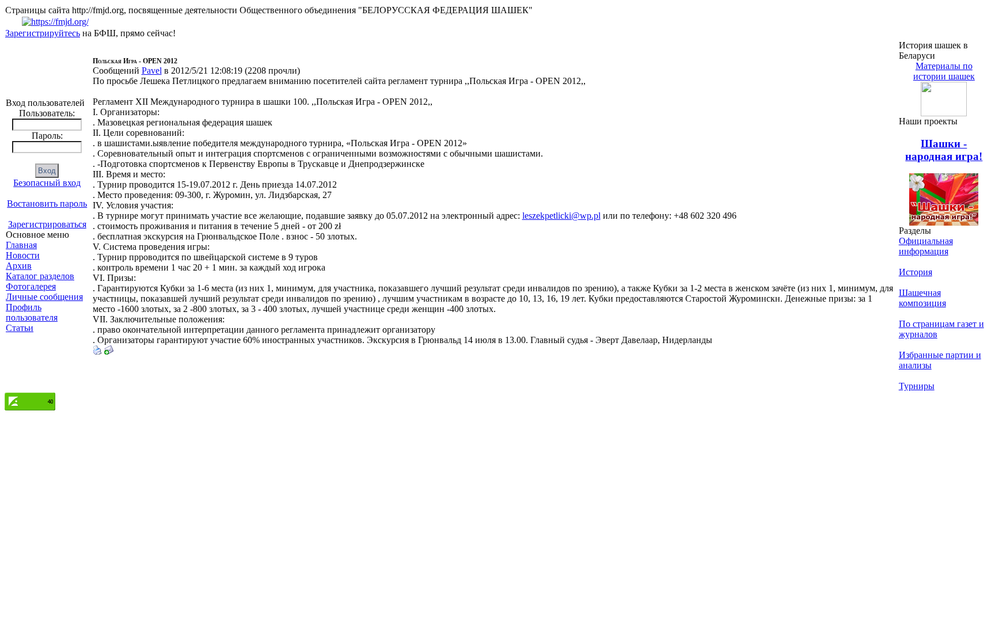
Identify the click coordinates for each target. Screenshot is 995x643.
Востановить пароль (47, 203)
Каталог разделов (40, 276)
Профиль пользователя (32, 312)
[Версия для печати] (97, 351)
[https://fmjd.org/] (55, 21)
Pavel (152, 70)
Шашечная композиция (922, 298)
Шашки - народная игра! (943, 150)
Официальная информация (926, 246)
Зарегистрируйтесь (42, 33)
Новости (23, 255)
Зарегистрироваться (47, 224)
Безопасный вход (47, 183)
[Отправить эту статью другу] (108, 351)
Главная (21, 245)
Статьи (19, 328)
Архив (19, 266)
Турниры (917, 386)
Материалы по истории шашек (944, 71)
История (915, 272)
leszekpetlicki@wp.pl (561, 215)
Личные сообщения (44, 297)
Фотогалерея (31, 286)
